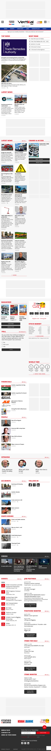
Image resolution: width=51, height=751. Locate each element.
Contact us (5, 732)
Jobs (27, 29)
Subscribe (43, 732)
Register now (35, 318)
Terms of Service (33, 737)
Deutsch (27, 26)
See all (24, 140)
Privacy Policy (24, 737)
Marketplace (36, 29)
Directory (20, 29)
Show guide (43, 318)
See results (22, 331)
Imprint (15, 749)
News (5, 29)
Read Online (39, 159)
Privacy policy (5, 749)
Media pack (39, 162)
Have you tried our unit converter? (34, 31)
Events (12, 29)
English (23, 26)
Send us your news (8, 735)
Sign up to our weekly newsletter (16, 31)
